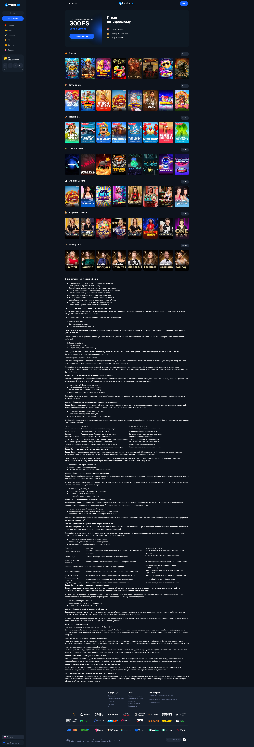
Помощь (11, 50)
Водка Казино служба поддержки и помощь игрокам (90, 302)
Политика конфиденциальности (135, 702)
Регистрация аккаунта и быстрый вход (84, 286)
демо (72, 74)
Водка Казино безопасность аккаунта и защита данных (91, 298)
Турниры (11, 35)
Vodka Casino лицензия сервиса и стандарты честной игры (92, 300)
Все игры (185, 54)
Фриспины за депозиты (116, 707)
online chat (164, 699)
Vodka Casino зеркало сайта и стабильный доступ (89, 305)
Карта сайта (132, 706)
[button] (13, 737)
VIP (9, 40)
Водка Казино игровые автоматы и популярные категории (92, 288)
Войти (184, 3)
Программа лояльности (116, 698)
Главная (11, 25)
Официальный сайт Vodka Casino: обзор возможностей (91, 283)
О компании (112, 696)
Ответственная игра (135, 698)
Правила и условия (135, 696)
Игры (9, 30)
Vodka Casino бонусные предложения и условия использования (94, 290)
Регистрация (13, 19)
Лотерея (11, 45)
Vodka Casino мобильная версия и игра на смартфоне (90, 295)
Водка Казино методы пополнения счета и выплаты (90, 293)
